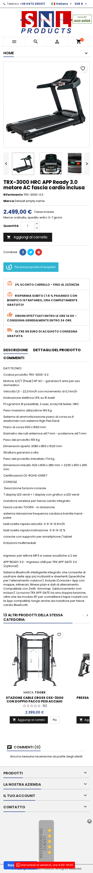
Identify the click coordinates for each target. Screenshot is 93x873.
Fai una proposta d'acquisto (35, 267)
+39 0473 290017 (32, 4)
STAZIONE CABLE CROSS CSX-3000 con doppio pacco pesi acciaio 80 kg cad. (34, 701)
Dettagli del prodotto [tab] (57, 350)
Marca (8, 201)
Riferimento (13, 195)
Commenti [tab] (13, 358)
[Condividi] (22, 252)
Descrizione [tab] (15, 350)
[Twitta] (30, 252)
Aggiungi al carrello (27, 237)
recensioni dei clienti (43, 843)
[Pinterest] (38, 252)
